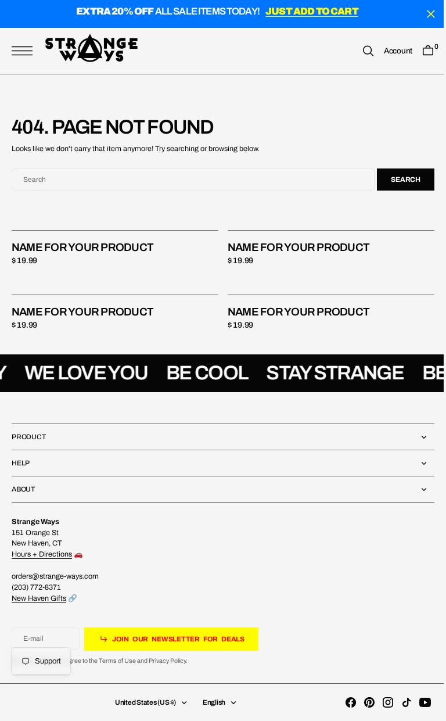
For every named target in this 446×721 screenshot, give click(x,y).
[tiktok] (398, 702)
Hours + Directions (42, 554)
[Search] (359, 51)
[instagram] (379, 702)
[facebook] (342, 702)
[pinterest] (360, 702)
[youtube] (416, 702)
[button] (25, 51)
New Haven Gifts (39, 598)
